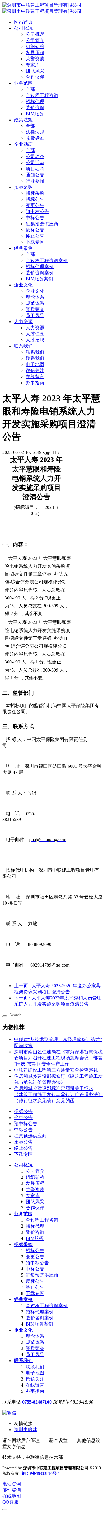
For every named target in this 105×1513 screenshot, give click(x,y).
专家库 (33, 1195)
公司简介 (35, 1171)
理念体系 (35, 1336)
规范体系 (35, 1342)
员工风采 (35, 1354)
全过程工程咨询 (42, 1220)
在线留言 (35, 1385)
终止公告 (23, 1148)
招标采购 (23, 1244)
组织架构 (35, 1177)
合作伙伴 (35, 1207)
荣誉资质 (35, 1189)
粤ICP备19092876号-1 (40, 1473)
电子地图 (35, 1372)
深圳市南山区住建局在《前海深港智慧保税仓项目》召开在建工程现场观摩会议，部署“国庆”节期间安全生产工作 (58, 1057)
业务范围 (23, 1213)
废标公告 (23, 1141)
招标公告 (23, 1111)
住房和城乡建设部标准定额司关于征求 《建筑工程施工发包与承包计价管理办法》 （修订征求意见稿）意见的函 (58, 1094)
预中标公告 (25, 1123)
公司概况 (23, 1164)
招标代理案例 (40, 1311)
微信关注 (35, 1378)
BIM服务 (35, 1238)
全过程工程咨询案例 (47, 1305)
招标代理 (35, 1226)
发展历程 (35, 1183)
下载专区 (23, 1154)
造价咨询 (35, 1232)
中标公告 (23, 1129)
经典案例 (23, 1299)
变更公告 (23, 1117)
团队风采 (35, 1201)
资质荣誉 (35, 1348)
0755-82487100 (37, 1401)
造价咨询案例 (40, 1317)
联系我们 (23, 1360)
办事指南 (35, 1391)
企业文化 (23, 1330)
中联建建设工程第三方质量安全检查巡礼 (56, 1070)
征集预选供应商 (30, 1135)
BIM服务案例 (39, 1323)
